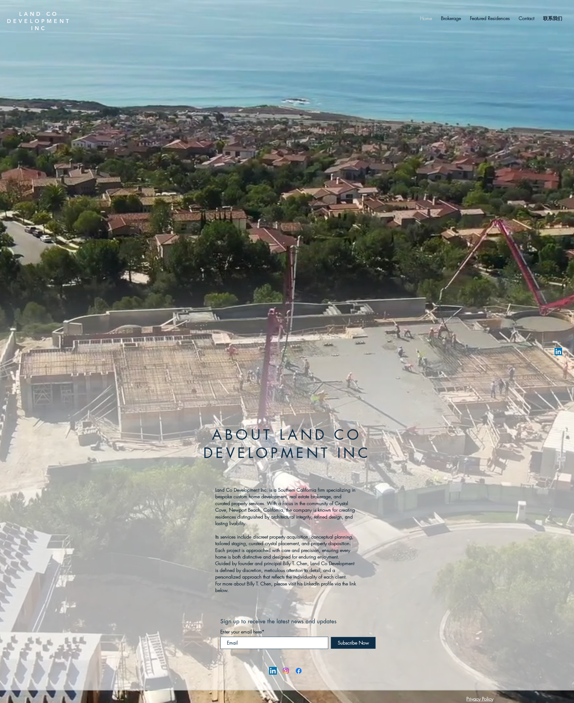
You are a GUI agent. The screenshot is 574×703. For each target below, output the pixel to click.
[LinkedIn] (558, 351)
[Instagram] (286, 671)
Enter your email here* (242, 631)
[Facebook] (299, 671)
